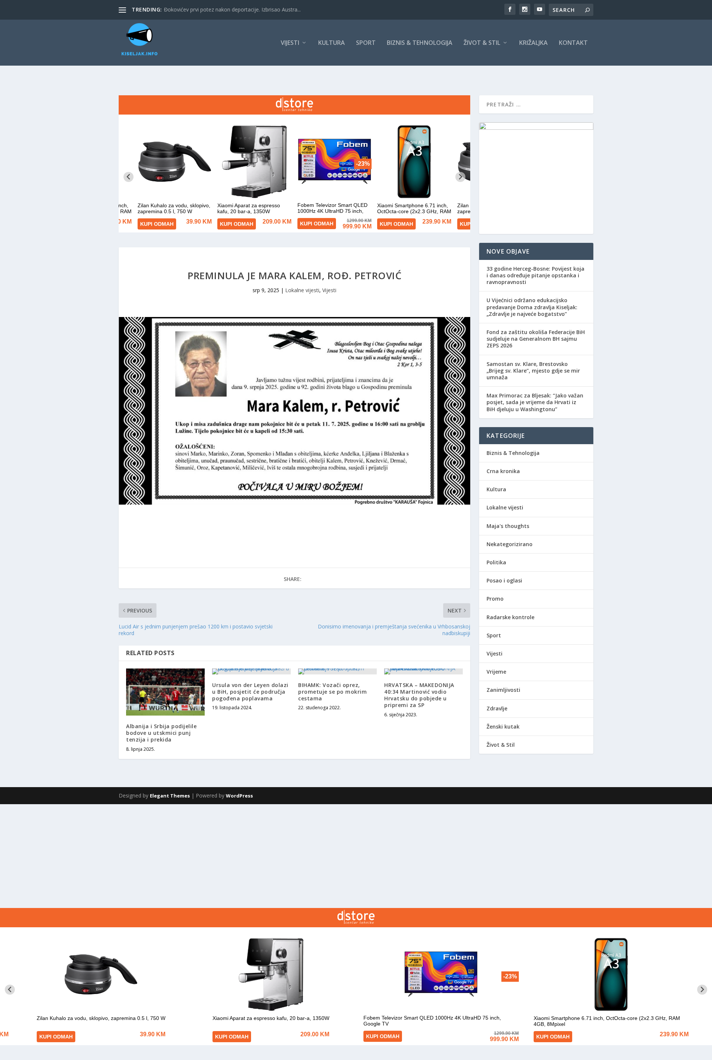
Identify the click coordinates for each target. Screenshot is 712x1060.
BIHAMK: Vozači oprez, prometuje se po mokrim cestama (332, 691)
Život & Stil (482, 43)
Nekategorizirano (510, 544)
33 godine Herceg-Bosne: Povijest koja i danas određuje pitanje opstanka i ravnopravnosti (535, 275)
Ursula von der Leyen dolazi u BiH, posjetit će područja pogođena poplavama (250, 691)
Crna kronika (503, 471)
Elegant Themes (170, 795)
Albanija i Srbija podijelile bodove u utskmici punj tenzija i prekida (161, 733)
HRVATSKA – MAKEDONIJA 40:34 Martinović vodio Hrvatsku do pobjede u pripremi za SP (419, 695)
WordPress (239, 795)
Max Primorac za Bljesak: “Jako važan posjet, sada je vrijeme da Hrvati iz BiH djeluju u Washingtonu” (535, 402)
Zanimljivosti (503, 689)
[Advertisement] (222, 856)
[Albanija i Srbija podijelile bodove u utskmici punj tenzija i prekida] (165, 692)
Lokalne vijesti (302, 290)
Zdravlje (497, 708)
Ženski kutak (503, 726)
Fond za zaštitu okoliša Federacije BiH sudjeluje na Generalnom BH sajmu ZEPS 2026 (536, 338)
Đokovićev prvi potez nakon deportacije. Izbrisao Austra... (232, 9)
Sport (366, 43)
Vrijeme (496, 671)
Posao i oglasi (504, 580)
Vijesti (290, 43)
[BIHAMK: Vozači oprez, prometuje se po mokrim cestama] (337, 671)
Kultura (331, 43)
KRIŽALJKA (533, 43)
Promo (495, 598)
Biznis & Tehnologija (419, 43)
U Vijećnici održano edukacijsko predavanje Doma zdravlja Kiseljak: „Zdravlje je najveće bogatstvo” (532, 307)
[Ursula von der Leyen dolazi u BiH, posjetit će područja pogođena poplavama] (251, 671)
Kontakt (573, 43)
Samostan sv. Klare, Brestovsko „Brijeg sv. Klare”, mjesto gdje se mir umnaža (533, 370)
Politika (496, 562)
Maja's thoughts (508, 525)
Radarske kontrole (510, 617)
